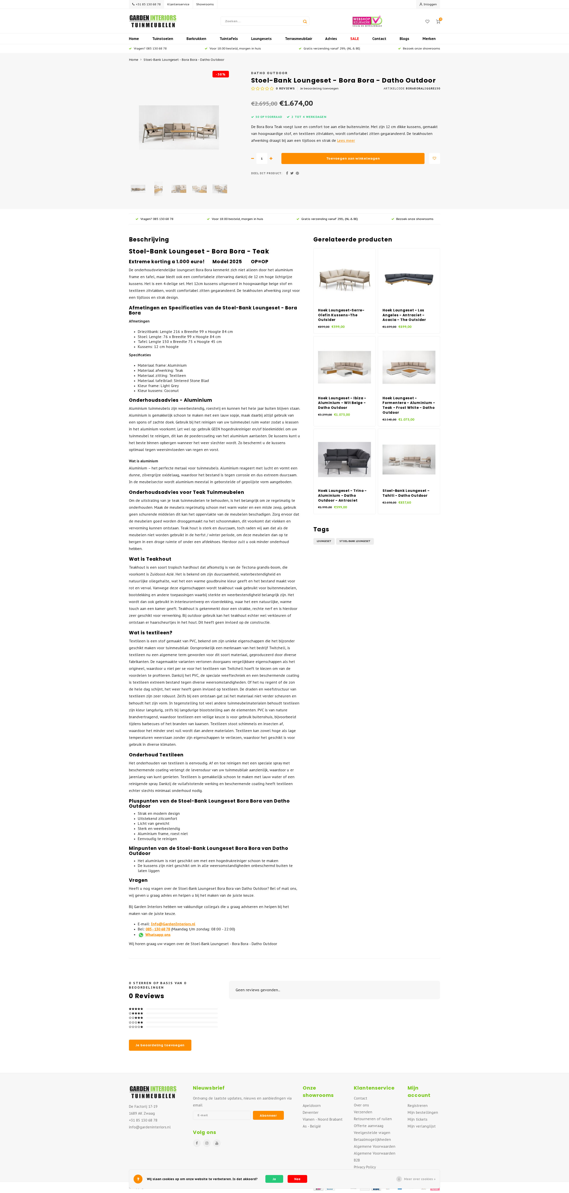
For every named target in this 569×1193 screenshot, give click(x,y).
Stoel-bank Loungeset (355, 541)
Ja (274, 1179)
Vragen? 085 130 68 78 (150, 48)
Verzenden (363, 1112)
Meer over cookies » (419, 1179)
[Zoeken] (305, 21)
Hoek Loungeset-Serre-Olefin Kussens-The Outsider (341, 315)
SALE (354, 38)
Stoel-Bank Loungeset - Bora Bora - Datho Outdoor (184, 59)
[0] (438, 21)
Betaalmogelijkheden (372, 1139)
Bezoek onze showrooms (421, 48)
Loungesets (261, 38)
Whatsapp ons (157, 934)
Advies (331, 38)
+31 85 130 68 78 (148, 4)
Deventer (311, 1112)
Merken (429, 38)
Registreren (418, 1105)
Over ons (361, 1105)
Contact (379, 38)
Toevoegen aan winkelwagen (353, 158)
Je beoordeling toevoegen (319, 88)
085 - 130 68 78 (158, 929)
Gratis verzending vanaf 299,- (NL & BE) (332, 48)
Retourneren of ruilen (373, 1119)
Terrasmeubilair (298, 38)
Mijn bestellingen (423, 1112)
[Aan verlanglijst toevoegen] (434, 158)
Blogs (404, 38)
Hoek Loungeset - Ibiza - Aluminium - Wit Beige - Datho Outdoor (342, 403)
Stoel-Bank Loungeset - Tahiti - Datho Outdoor (406, 493)
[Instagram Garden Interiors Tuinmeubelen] (207, 1143)
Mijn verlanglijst (422, 1126)
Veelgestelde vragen (372, 1132)
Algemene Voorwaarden (374, 1146)
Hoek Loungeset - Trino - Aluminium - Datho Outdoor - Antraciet (342, 495)
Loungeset (324, 541)
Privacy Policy (365, 1167)
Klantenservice (178, 4)
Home (134, 38)
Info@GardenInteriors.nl (173, 924)
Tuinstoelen (162, 38)
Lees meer (346, 140)
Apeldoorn (312, 1105)
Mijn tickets (417, 1119)
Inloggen (430, 4)
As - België (312, 1126)
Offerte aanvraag (368, 1126)
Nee (297, 1179)
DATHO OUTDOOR (269, 73)
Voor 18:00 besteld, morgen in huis (235, 48)
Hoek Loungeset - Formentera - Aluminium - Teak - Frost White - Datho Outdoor (409, 405)
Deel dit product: (266, 173)
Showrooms (205, 4)
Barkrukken (196, 38)
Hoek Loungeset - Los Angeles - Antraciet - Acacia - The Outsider (404, 315)
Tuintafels (229, 38)
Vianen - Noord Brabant (323, 1119)
